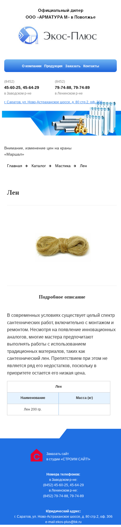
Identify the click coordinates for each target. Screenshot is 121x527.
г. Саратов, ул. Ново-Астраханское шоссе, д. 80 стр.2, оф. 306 (53, 102)
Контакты (91, 66)
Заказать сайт (57, 454)
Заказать (72, 66)
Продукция (53, 66)
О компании (31, 66)
